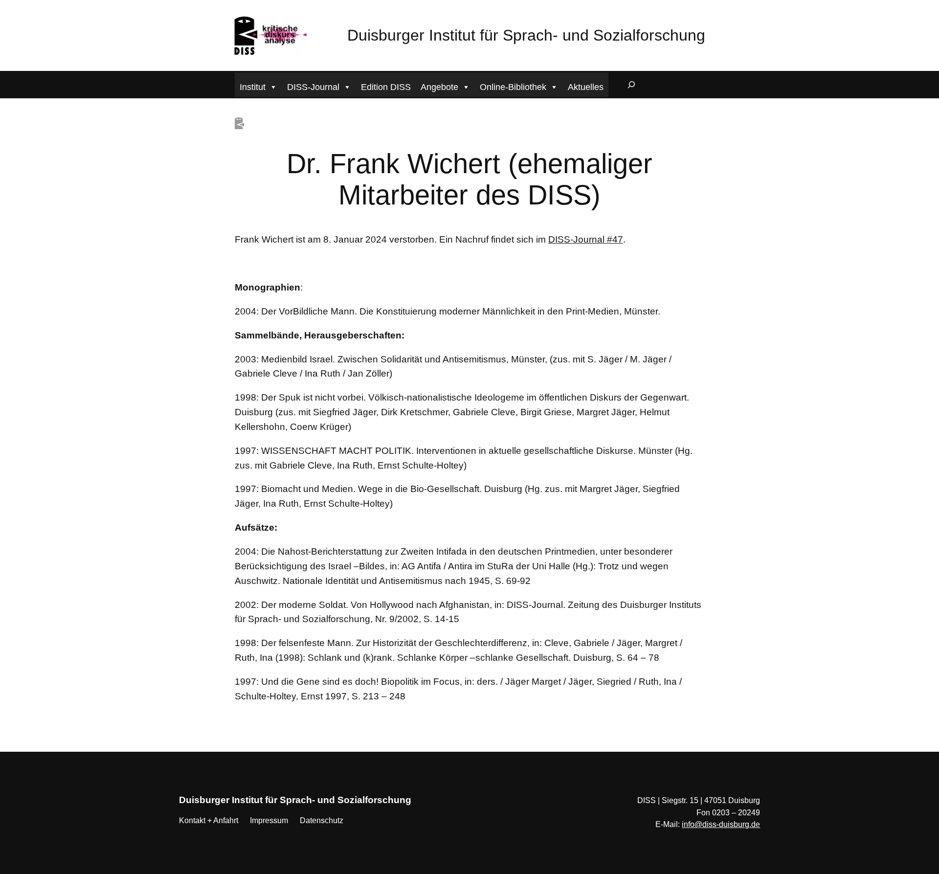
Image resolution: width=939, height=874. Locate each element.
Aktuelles (586, 87)
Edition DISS (386, 87)
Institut (253, 87)
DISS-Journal (313, 87)
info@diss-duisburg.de (721, 824)
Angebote (439, 87)
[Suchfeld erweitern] (631, 84)
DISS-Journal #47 (585, 239)
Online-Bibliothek (513, 87)
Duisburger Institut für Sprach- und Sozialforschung (526, 35)
